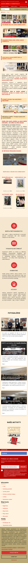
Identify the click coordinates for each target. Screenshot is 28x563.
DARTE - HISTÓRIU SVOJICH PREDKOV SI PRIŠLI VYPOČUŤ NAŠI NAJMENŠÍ (13, 378)
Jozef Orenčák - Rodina (7, 194)
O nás (4, 486)
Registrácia (24, 9)
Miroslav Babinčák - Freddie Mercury (20, 195)
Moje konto (5, 511)
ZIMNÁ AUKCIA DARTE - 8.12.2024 (11, 329)
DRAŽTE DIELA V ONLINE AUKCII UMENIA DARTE (14, 171)
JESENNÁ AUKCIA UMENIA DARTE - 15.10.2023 (11, 401)
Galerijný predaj (23, 6)
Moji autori (5, 516)
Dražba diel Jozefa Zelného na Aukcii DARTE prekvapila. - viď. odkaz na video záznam (14, 121)
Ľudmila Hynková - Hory (20, 177)
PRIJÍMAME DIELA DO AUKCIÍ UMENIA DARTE (13, 24)
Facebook (4, 453)
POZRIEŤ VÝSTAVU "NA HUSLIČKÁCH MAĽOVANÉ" (11, 100)
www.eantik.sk (6, 94)
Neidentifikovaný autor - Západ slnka (7, 178)
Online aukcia (14, 6)
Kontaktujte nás (6, 522)
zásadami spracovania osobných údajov (14, 475)
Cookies (4, 496)
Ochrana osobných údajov (9, 494)
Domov (3, 12)
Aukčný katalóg (4, 6)
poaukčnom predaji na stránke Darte (12, 93)
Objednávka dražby (7, 525)
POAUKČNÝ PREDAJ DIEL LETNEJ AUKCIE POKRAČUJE (13, 41)
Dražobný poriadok (7, 489)
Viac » (3, 338)
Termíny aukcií (6, 491)
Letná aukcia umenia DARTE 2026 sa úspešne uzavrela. (12, 58)
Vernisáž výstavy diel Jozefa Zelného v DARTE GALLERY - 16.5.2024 (12, 352)
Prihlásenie (17, 9)
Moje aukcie (6, 513)
